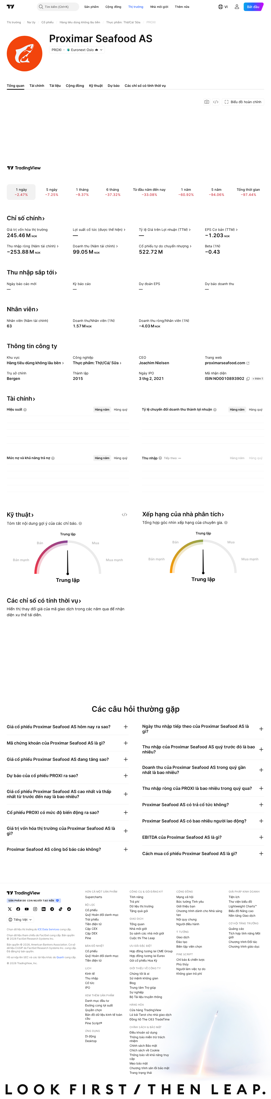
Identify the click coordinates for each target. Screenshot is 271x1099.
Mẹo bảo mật (139, 1063)
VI (226, 7)
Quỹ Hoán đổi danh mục (102, 914)
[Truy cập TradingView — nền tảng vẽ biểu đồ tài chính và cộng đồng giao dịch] (24, 168)
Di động (90, 1036)
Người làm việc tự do (190, 969)
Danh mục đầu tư (97, 1000)
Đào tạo (181, 942)
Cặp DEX (91, 933)
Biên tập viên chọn (189, 946)
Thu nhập (91, 978)
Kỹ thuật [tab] (96, 85)
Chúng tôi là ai (139, 973)
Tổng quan (137, 924)
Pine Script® (93, 1023)
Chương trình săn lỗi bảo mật (149, 1068)
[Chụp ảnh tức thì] (206, 101)
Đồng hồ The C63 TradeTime (150, 1019)
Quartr (60, 957)
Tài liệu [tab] (55, 85)
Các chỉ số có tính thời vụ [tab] (145, 85)
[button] (102, 7)
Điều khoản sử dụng (143, 1032)
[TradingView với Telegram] (52, 909)
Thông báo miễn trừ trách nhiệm (147, 1039)
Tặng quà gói (139, 911)
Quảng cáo (236, 928)
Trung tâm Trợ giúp (143, 987)
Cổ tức (89, 983)
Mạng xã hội (184, 897)
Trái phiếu (92, 919)
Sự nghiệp (137, 992)
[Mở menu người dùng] (237, 7)
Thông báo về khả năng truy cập (149, 1056)
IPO (87, 987)
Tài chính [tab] (36, 85)
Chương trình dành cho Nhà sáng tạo (199, 912)
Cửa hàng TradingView (145, 1010)
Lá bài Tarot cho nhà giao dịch (150, 1014)
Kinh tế (90, 973)
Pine (88, 938)
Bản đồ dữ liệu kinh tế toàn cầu (103, 1016)
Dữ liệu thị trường (141, 906)
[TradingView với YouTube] (27, 909)
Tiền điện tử (93, 924)
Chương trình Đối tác (243, 942)
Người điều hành (187, 924)
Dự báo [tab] (114, 85)
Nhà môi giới (159, 6)
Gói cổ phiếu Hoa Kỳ (143, 960)
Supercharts (93, 897)
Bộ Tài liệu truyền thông (146, 997)
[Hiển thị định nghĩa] (50, 229)
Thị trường (136, 6)
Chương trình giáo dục (244, 946)
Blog (133, 983)
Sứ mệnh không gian (144, 978)
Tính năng (136, 897)
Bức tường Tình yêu (190, 901)
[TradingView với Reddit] (69, 909)
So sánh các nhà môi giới (147, 933)
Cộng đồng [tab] (75, 85)
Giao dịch (182, 937)
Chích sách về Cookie (144, 1050)
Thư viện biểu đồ (240, 901)
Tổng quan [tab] (15, 85)
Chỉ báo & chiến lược (190, 959)
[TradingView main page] (23, 893)
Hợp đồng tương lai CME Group (151, 951)
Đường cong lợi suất (99, 1005)
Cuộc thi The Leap (142, 938)
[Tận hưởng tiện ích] (215, 101)
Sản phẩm (91, 6)
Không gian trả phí (189, 973)
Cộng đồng (113, 6)
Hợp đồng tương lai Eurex (147, 956)
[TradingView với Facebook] (18, 909)
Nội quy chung (186, 919)
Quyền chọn (93, 1010)
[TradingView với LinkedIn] (44, 909)
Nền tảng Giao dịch (242, 915)
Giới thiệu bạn (185, 906)
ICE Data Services (48, 929)
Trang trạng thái (141, 1072)
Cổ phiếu (91, 910)
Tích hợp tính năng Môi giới (244, 935)
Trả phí (134, 901)
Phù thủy (182, 964)
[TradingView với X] (10, 909)
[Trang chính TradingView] (10, 7)
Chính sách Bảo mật (143, 1045)
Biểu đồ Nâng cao (241, 911)
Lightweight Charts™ (243, 906)
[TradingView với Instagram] (35, 909)
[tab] (102, 409)
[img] (96, 50)
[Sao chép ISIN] (248, 379)
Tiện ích (234, 897)
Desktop (91, 1041)
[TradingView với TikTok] (61, 909)
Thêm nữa (182, 6)
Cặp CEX (91, 928)
